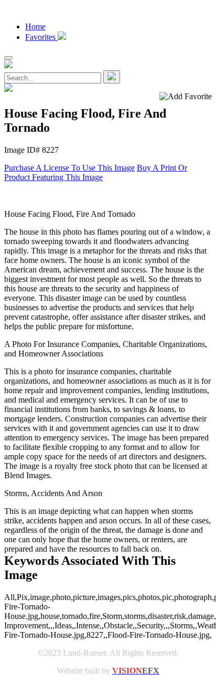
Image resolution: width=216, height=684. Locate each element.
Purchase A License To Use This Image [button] (69, 167)
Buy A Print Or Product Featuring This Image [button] (95, 172)
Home (35, 26)
